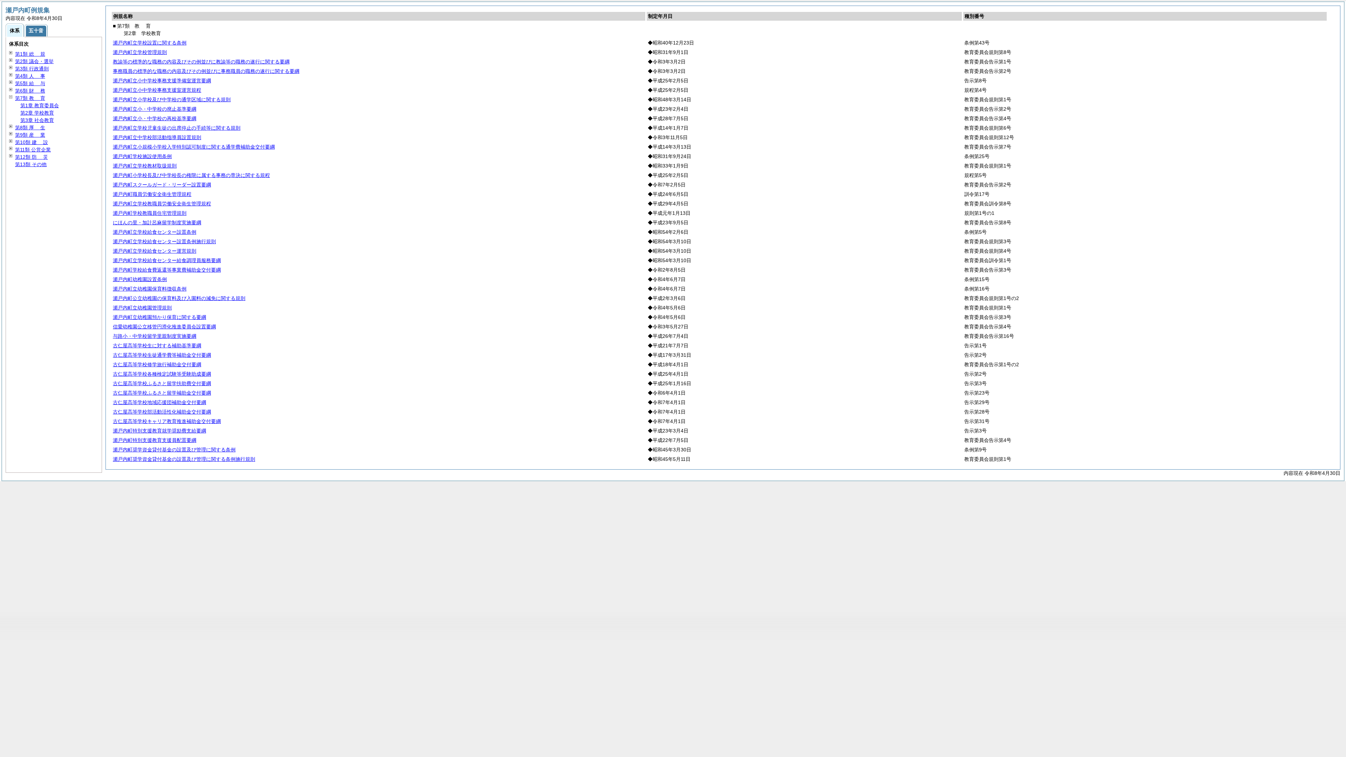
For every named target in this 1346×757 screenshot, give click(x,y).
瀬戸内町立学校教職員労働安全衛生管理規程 (162, 203)
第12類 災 (31, 157)
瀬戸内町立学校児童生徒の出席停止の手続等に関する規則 (176, 128)
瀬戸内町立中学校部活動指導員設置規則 (157, 137)
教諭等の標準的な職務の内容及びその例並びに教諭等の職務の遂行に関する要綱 (201, 61)
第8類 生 (30, 127)
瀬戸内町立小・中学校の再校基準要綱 (154, 118)
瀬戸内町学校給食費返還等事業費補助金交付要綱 (167, 270)
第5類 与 (30, 83)
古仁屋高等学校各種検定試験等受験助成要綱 (162, 374)
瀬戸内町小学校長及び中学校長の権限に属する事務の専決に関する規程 (191, 175)
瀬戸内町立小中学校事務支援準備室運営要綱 (162, 80)
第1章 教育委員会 (39, 105)
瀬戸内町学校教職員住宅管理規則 (149, 213)
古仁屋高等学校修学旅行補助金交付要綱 (157, 364)
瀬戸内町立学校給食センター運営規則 (154, 251)
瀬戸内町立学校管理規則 (140, 52)
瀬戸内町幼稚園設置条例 (140, 279)
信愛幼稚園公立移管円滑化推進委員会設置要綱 (164, 326)
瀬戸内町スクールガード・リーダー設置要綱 (162, 184)
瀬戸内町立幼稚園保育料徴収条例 (149, 289)
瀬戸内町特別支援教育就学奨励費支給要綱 (159, 431)
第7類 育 (30, 98)
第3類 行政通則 (32, 68)
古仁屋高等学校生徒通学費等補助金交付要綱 (162, 355)
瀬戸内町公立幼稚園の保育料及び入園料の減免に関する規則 (179, 298)
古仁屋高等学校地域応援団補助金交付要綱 (159, 402)
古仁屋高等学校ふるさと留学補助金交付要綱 (162, 393)
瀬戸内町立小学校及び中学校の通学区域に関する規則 (172, 99)
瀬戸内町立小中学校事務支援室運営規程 (157, 90)
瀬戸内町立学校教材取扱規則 (145, 166)
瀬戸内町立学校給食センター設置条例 (154, 232)
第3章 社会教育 (37, 120)
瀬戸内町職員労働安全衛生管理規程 (152, 194)
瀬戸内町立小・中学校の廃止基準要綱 (154, 109)
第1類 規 (30, 54)
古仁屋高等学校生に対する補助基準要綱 (157, 345)
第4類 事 (30, 76)
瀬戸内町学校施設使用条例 (142, 156)
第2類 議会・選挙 (34, 61)
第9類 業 (30, 135)
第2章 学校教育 (37, 113)
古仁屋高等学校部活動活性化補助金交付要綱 (162, 412)
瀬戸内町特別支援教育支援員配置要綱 (154, 440)
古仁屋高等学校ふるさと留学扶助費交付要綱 (162, 383)
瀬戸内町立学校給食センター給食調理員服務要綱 (167, 260)
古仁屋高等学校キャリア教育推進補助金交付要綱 (167, 421)
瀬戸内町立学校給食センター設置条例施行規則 (164, 241)
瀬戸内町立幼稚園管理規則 (142, 308)
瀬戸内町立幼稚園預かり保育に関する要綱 (159, 317)
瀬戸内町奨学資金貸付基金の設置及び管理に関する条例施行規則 (184, 459)
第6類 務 (30, 91)
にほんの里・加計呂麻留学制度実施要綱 (157, 222)
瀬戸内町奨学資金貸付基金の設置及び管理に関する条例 (174, 449)
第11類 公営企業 (33, 149)
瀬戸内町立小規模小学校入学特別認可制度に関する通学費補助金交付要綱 (194, 147)
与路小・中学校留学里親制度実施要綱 (154, 336)
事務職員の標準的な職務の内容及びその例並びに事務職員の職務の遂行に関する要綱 (206, 71)
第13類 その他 (31, 164)
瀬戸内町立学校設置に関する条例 (149, 43)
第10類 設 (31, 142)
